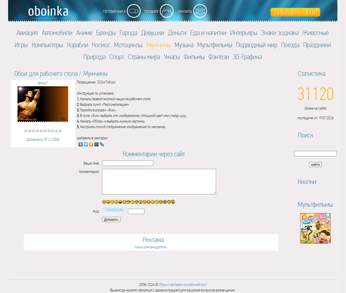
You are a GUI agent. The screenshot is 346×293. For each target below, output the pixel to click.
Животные (315, 33)
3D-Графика (247, 57)
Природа (94, 57)
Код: (96, 211)
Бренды (106, 33)
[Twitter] (86, 144)
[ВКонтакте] (80, 144)
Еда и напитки (208, 33)
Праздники (317, 45)
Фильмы (194, 57)
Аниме (84, 33)
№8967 (43, 83)
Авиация (27, 33)
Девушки (152, 33)
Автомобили (57, 33)
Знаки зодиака (280, 33)
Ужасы (172, 57)
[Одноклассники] (91, 144)
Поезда (290, 45)
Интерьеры (243, 33)
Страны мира (144, 57)
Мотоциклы (128, 45)
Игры (21, 45)
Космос (101, 45)
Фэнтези (218, 57)
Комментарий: (89, 171)
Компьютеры (47, 45)
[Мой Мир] (96, 144)
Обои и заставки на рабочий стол (183, 284)
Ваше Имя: (91, 163)
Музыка (184, 45)
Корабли (77, 45)
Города (128, 33)
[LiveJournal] (102, 144)
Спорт (116, 57)
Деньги (177, 33)
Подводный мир (256, 45)
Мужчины (95, 73)
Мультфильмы (214, 45)
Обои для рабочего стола (46, 73)
